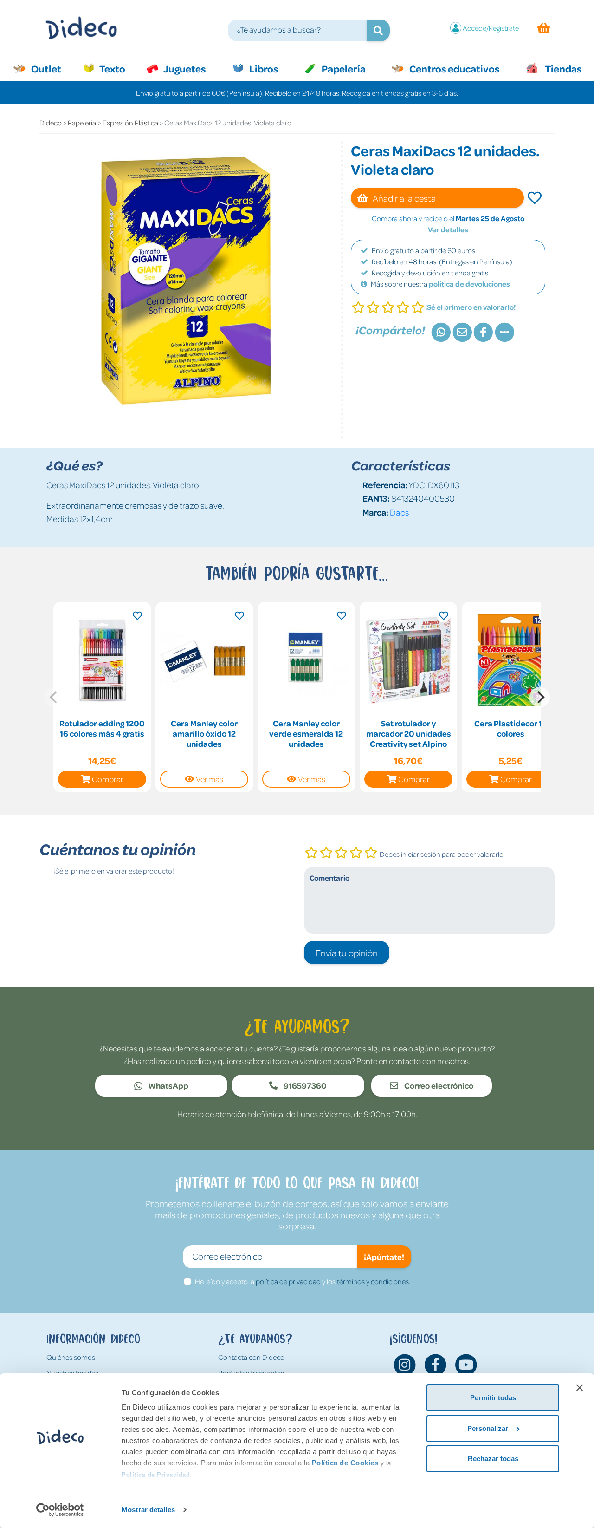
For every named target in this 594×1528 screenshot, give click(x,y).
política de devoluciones (469, 283)
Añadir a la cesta (403, 197)
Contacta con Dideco (251, 1357)
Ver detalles (448, 229)
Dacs (399, 512)
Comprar (107, 779)
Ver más (209, 779)
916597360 (304, 1085)
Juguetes (184, 68)
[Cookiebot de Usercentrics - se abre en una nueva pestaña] (60, 1510)
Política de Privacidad (156, 1474)
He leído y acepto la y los (302, 1281)
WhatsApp (167, 1085)
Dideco (50, 122)
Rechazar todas (493, 1459)
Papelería (343, 68)
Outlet (50, 68)
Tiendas (562, 68)
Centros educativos (453, 68)
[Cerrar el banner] (579, 1387)
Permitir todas (493, 1398)
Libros (262, 68)
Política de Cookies (345, 1463)
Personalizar (487, 1428)
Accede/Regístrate (491, 28)
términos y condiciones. (373, 1281)
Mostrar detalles (148, 1510)
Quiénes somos (70, 1357)
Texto (117, 68)
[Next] (539, 697)
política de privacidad (288, 1281)
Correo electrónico (438, 1085)
